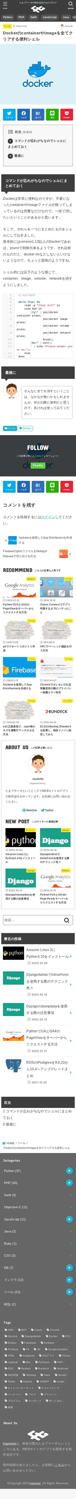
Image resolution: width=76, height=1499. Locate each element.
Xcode (60, 1381)
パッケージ (14, 1394)
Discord (12, 1336)
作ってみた (55, 1400)
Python (7, 17)
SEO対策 (13, 1375)
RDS (11, 1368)
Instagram (29, 1355)
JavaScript (50, 17)
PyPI (60, 1362)
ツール (7, 26)
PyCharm (44, 1362)
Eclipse (12, 1342)
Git (39, 1349)
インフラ (14, 1280)
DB (9, 1268)
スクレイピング (50, 1387)
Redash (26, 1368)
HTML (11, 1355)
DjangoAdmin (33, 1336)
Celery (38, 1330)
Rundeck (43, 1368)
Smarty (62, 1375)
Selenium (62, 1368)
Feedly (38, 465)
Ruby (10, 1243)
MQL (10, 1304)
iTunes (66, 1355)
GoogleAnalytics (58, 1349)
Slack (47, 1375)
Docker (27, 428)
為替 (10, 1407)
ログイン (48, 517)
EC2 (68, 1336)
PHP (21, 17)
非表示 (27, 132)
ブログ (32, 1394)
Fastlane (49, 1342)
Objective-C (16, 1207)
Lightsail (13, 1362)
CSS (10, 1255)
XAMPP (44, 1381)
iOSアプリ (48, 1355)
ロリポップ (35, 1400)
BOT (24, 1330)
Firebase (13, 1349)
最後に (17, 155)
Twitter (12, 1381)
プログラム (14, 1400)
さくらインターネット (21, 1387)
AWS (11, 1330)
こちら (59, 1465)
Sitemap (31, 1375)
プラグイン (50, 1394)
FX (28, 1349)
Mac (28, 1362)
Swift (33, 17)
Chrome (55, 1330)
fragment (9, 1443)
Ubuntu (27, 1381)
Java (66, 17)
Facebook (30, 1342)
